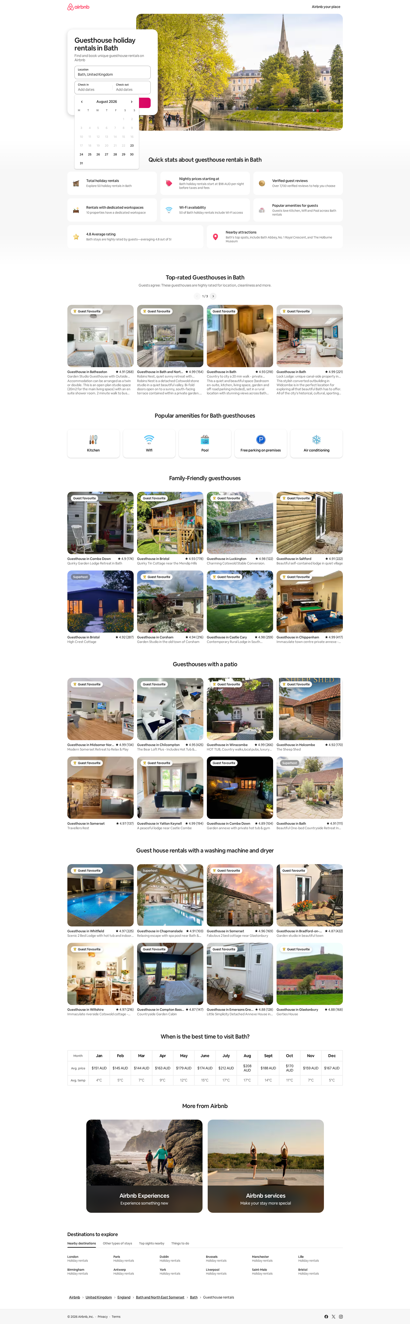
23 (132, 145)
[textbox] (93, 89)
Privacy (103, 1317)
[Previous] (197, 296)
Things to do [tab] (180, 1243)
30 (132, 154)
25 (89, 154)
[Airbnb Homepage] (78, 7)
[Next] (213, 296)
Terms (116, 1317)
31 (81, 163)
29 (123, 154)
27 (106, 154)
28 (115, 154)
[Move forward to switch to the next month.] (131, 101)
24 (81, 154)
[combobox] (112, 74)
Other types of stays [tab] (117, 1243)
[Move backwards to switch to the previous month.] (82, 101)
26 (98, 154)
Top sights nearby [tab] (151, 1243)
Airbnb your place (326, 7)
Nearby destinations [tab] (81, 1243)
